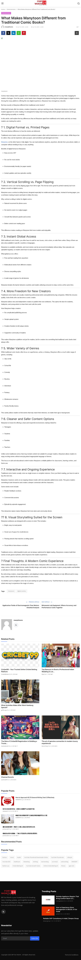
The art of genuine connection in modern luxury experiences (60, 742)
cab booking (64, 862)
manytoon (11, 591)
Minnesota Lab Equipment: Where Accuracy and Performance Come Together (59, 606)
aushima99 (4, 779)
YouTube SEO (6, 862)
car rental (54, 862)
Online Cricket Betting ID (51, 866)
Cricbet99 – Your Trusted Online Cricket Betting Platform (19, 670)
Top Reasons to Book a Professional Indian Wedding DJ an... (58, 670)
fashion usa (5, 866)
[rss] (3, 911)
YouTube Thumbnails (57, 857)
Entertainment (11, 9)
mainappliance (60, 901)
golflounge (4, 710)
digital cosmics (21, 591)
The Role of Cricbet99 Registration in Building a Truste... (19, 742)
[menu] (2, 3)
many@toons (18, 620)
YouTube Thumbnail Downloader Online (36, 857)
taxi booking (45, 862)
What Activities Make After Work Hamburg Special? (17, 706)
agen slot (71, 866)
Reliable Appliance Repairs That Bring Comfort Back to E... (67, 897)
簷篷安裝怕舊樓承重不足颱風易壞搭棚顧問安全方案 (31, 815)
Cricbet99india (5, 674)
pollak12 (58, 914)
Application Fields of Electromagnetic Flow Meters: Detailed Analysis (20, 606)
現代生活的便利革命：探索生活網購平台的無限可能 (18, 809)
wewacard (5, 811)
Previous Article (34, 602)
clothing (35, 862)
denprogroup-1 (47, 921)
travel (12, 857)
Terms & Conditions (71, 955)
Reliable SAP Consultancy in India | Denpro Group (61, 918)
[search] (78, 3)
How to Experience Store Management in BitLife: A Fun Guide (66, 909)
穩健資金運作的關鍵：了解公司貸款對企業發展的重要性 (20, 833)
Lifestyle (69, 857)
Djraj (43, 674)
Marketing (27, 862)
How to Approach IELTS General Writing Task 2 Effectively (35, 797)
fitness (63, 866)
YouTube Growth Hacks (33, 866)
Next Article (46, 602)
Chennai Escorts (7, 777)
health (19, 857)
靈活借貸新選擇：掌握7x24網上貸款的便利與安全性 (19, 827)
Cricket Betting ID (18, 866)
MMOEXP (74, 862)
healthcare (17, 862)
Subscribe (34, 938)
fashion (4, 857)
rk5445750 (18, 799)
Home (3, 9)
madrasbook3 (4, 746)
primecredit (6, 829)
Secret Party (45, 746)
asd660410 (18, 817)
